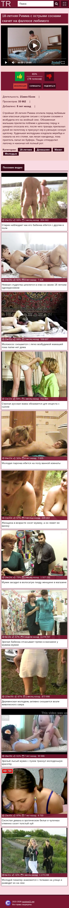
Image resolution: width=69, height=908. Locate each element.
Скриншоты (35, 86)
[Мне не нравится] (49, 76)
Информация (20, 86)
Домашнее (43, 149)
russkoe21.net (28, 902)
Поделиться (49, 86)
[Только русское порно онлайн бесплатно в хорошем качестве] (5, 4)
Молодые (11, 153)
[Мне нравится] (19, 76)
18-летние (26, 149)
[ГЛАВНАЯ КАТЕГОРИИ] (64, 4)
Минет (58, 149)
